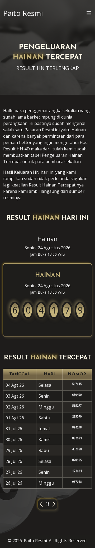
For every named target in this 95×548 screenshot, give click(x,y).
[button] (89, 14)
